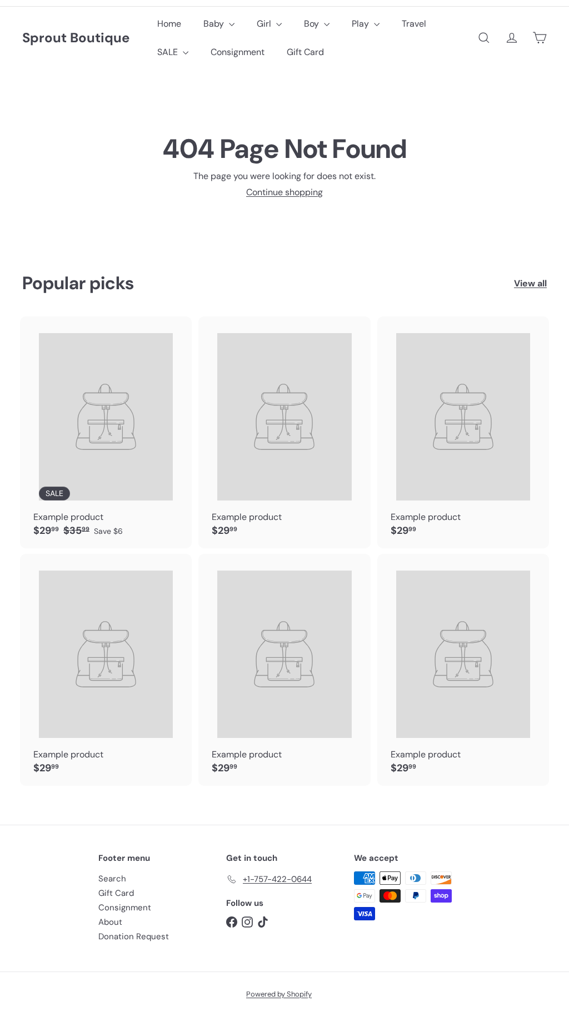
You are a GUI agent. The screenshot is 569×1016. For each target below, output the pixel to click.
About (110, 922)
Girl (265, 23)
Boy (312, 23)
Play (361, 23)
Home (169, 23)
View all (530, 283)
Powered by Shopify (279, 994)
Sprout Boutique (75, 38)
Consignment (237, 52)
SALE (168, 52)
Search (112, 878)
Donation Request (133, 936)
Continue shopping (284, 192)
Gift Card (305, 52)
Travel (414, 23)
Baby (214, 23)
